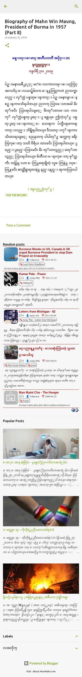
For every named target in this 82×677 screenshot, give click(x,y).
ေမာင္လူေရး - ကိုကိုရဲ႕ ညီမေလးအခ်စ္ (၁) (28, 529)
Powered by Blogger (43, 663)
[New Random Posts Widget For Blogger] (75, 410)
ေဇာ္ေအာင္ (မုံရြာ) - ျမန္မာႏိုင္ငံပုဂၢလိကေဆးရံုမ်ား (35, 462)
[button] (7, 45)
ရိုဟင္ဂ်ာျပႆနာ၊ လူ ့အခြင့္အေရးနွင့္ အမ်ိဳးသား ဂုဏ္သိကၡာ (35, 597)
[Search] (76, 6)
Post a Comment (18, 225)
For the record (16, 195)
